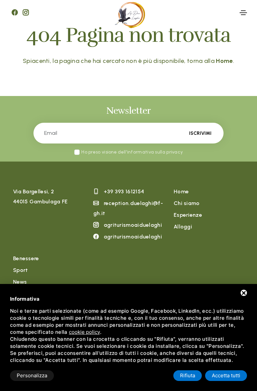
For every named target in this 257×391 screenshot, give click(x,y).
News (20, 282)
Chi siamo (187, 203)
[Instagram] (25, 12)
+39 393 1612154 (124, 191)
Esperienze (188, 215)
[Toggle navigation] (243, 12)
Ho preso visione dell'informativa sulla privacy (132, 152)
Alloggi (183, 226)
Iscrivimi (200, 133)
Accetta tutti (226, 375)
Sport (20, 270)
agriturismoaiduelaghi (133, 225)
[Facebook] (14, 12)
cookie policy (84, 332)
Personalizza (32, 375)
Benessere (26, 258)
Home (181, 191)
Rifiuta (187, 375)
